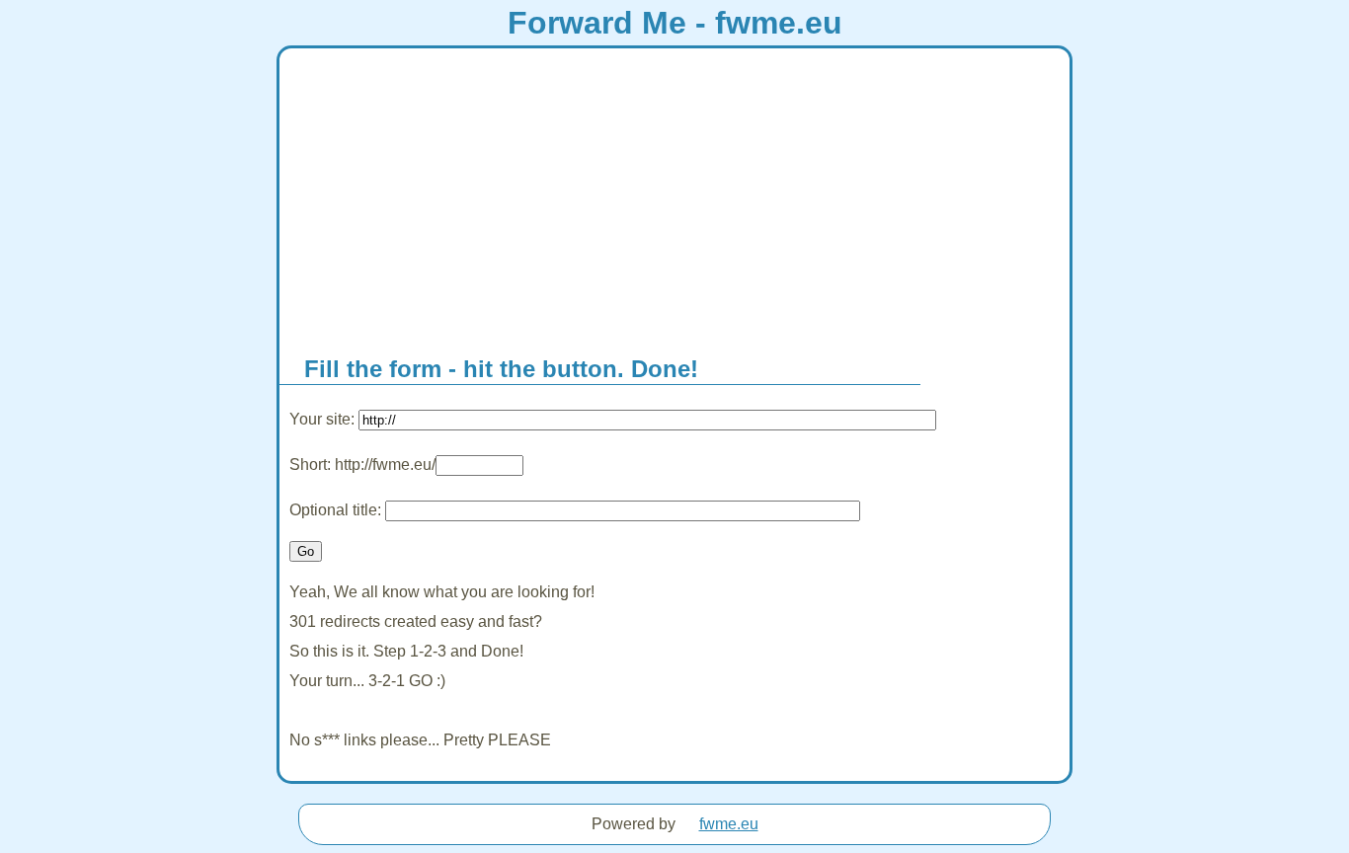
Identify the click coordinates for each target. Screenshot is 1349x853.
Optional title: (337, 510)
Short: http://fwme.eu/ (362, 464)
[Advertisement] (674, 196)
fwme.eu (728, 823)
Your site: (323, 419)
